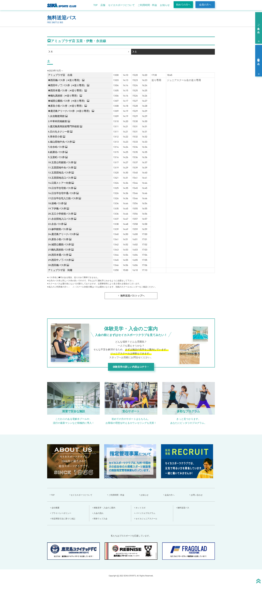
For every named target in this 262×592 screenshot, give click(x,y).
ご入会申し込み (258, 27)
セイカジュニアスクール (146, 518)
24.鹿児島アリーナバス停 (62, 234)
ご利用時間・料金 (147, 5)
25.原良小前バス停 (58, 239)
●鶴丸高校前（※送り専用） (64, 95)
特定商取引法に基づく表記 (63, 518)
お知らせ (165, 5)
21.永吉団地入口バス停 (61, 218)
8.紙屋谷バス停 (56, 152)
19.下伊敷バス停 (57, 208)
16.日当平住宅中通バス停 (62, 193)
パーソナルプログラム (145, 513)
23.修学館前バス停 (58, 229)
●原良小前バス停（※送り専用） (66, 105)
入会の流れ (98, 513)
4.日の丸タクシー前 (59, 131)
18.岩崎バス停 (56, 203)
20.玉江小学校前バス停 (61, 213)
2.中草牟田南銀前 (58, 121)
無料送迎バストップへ (131, 295)
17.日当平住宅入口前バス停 (63, 198)
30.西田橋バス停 (57, 265)
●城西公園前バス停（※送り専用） (67, 100)
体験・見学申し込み (258, 60)
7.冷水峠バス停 (56, 147)
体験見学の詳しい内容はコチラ (131, 366)
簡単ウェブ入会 (100, 518)
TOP (95, 5)
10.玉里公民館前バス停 (61, 162)
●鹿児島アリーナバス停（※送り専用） (70, 111)
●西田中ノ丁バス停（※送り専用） (67, 85)
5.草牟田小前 (55, 136)
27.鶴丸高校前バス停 (59, 249)
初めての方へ (183, 4)
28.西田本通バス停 (58, 254)
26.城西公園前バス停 (59, 244)
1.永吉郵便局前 (56, 116)
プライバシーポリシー (61, 513)
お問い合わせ (197, 495)
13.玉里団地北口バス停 (61, 177)
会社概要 (55, 507)
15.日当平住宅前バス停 (61, 188)
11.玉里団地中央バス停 (61, 167)
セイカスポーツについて (121, 5)
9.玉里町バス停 (56, 157)
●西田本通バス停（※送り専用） (66, 90)
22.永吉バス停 (56, 224)
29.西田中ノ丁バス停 (59, 260)
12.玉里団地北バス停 (59, 172)
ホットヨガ (140, 507)
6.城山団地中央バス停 (60, 141)
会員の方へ (205, 4)
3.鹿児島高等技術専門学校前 (64, 126)
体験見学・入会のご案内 (104, 507)
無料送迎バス (183, 507)
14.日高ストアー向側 (59, 182)
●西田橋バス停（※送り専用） (65, 80)
